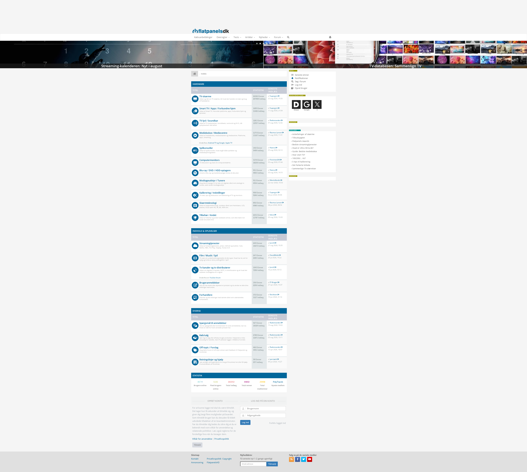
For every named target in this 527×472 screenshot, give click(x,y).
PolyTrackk (278, 382)
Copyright (227, 458)
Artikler (249, 37)
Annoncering (197, 462)
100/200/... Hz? (299, 158)
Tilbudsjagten (298, 137)
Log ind (245, 422)
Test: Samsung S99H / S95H (395, 54)
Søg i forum (300, 81)
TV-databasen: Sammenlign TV (131, 54)
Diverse (197, 310)
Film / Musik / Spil (208, 255)
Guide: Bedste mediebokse (304, 151)
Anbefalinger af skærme (303, 134)
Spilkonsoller (206, 148)
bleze (272, 215)
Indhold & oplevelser (205, 231)
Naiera (272, 147)
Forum (277, 37)
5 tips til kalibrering (301, 161)
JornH (272, 243)
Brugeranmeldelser (209, 282)
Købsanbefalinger (203, 37)
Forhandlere (205, 294)
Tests (236, 37)
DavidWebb (274, 255)
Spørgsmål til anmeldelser (212, 323)
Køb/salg (203, 335)
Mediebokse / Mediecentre (213, 132)
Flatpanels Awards (300, 141)
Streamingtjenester (209, 243)
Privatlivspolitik (221, 438)
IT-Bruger (273, 282)
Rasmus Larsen (276, 132)
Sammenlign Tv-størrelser (304, 168)
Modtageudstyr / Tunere (212, 180)
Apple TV (228, 143)
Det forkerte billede (301, 165)
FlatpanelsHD (213, 462)
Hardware (198, 84)
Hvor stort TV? (298, 154)
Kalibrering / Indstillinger (212, 192)
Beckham (273, 294)
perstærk (273, 359)
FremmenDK (275, 160)
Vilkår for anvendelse (202, 438)
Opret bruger (300, 88)
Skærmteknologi (208, 202)
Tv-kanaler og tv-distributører (214, 267)
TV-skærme (205, 96)
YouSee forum (215, 278)
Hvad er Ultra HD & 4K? (302, 148)
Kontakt (194, 458)
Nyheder (263, 37)
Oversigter (222, 37)
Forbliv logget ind (277, 423)
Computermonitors (209, 160)
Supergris (273, 96)
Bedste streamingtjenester (304, 144)
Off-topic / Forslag (208, 347)
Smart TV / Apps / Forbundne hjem (217, 108)
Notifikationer (301, 78)
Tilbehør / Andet (207, 215)
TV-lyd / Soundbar (208, 120)
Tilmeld (197, 445)
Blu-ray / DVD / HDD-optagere (215, 170)
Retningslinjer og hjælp (211, 359)
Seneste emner (301, 74)
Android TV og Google (216, 143)
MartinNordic (275, 180)
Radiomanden (275, 120)
